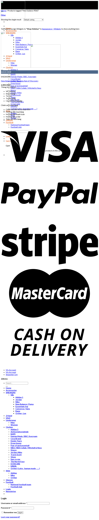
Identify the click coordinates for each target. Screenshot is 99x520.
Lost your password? (10, 517)
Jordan (18, 399)
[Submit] (7, 386)
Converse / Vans (22, 409)
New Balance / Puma (24, 404)
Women (14, 425)
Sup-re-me (15, 459)
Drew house (15, 83)
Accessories (11, 30)
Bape (17, 411)
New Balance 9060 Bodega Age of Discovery (19, 81)
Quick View (6, 72)
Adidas (14, 473)
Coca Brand (15, 79)
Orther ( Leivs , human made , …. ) (25, 468)
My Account (11, 370)
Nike (17, 402)
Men (13, 422)
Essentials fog (21, 406)
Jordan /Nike (16, 92)
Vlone (13, 457)
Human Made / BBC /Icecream (23, 76)
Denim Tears (16, 441)
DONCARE (15, 464)
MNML (14, 106)
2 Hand (9, 415)
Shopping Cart (12, 374)
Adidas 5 (14, 429)
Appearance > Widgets (51, 29)
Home (3, 10)
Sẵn (12, 395)
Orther (14, 477)
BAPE (13, 74)
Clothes (9, 427)
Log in (20, 512)
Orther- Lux (20, 413)
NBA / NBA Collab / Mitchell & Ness (26, 88)
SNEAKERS (10, 392)
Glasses (9, 480)
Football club (16, 487)
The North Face (18, 461)
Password (6, 508)
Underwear (11, 420)
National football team (21, 484)
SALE (8, 418)
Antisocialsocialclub (19, 431)
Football (9, 482)
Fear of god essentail (19, 86)
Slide (8, 471)
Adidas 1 (19, 397)
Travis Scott (16, 95)
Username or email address (14, 503)
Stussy (14, 450)
